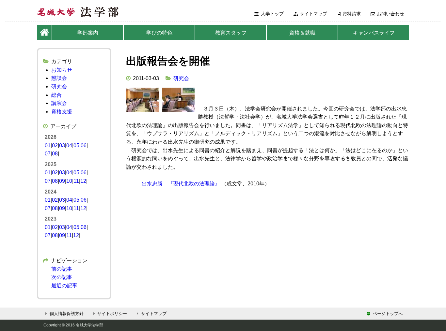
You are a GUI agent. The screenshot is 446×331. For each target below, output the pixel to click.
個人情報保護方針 (67, 313)
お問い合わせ (390, 13)
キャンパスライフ (374, 33)
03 (62, 145)
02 (55, 145)
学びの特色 (159, 33)
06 (84, 145)
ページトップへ (388, 313)
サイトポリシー (112, 313)
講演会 (59, 103)
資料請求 (351, 13)
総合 (56, 95)
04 (69, 145)
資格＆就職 (302, 33)
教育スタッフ (231, 33)
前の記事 (61, 269)
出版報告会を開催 (168, 61)
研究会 (181, 78)
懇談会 (59, 78)
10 (69, 181)
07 (48, 153)
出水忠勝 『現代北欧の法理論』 (181, 183)
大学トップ (272, 13)
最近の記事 (64, 285)
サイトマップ (313, 13)
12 (83, 181)
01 (48, 145)
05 (76, 145)
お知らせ (61, 70)
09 (62, 181)
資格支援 (61, 111)
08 (55, 153)
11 (76, 181)
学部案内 (87, 33)
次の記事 (61, 277)
